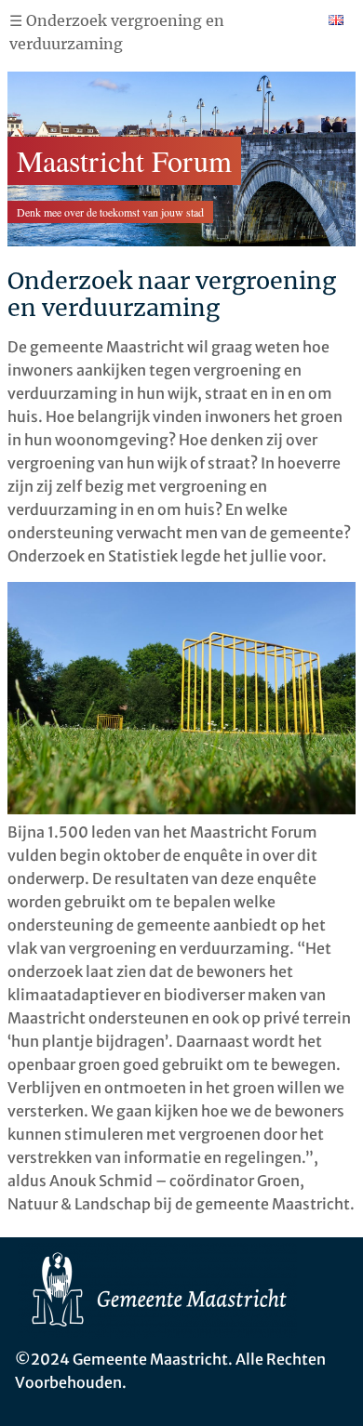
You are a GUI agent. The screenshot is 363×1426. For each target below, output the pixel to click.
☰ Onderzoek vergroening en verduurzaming (116, 32)
